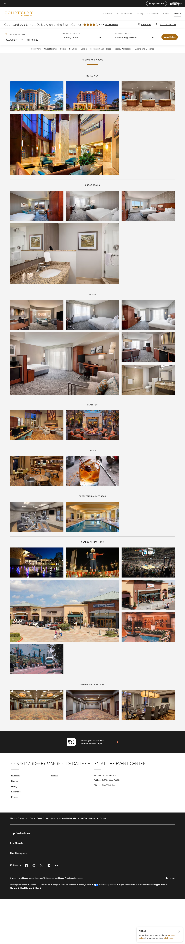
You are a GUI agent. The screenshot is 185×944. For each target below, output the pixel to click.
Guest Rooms (50, 49)
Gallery (177, 13)
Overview (107, 13)
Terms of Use (45, 885)
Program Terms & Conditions (64, 885)
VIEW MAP (146, 24)
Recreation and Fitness (100, 49)
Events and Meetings (144, 49)
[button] (156, 3)
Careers (33, 885)
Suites (63, 49)
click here (168, 938)
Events (166, 13)
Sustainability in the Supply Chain (151, 885)
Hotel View (36, 49)
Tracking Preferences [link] (18, 885)
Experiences (153, 13)
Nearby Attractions (122, 49)
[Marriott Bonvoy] (174, 3)
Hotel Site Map (26, 888)
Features (73, 49)
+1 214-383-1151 (168, 24)
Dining (140, 13)
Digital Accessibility (127, 885)
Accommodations (124, 13)
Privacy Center (85, 885)
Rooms (14, 781)
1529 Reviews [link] (111, 24)
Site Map (13, 888)
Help (37, 888)
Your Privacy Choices (107, 885)
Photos (54, 776)
